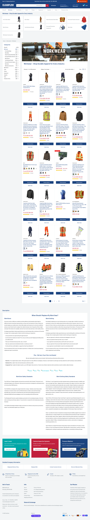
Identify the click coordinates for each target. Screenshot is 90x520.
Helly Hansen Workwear (61, 274)
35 (58, 301)
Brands (25, 489)
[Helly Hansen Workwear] (56, 369)
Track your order (37, 493)
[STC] (39, 369)
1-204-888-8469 (53, 1)
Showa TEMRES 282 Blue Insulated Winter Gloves (63, 204)
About (25, 487)
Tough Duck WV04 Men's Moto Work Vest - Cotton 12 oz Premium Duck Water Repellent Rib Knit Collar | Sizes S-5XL (79, 88)
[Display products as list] (85, 69)
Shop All (4, 9)
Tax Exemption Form (38, 495)
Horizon (73, 238)
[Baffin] (60, 369)
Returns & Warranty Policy (77, 466)
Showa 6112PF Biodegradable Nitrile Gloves (61, 165)
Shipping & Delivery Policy (13, 466)
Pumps (33, 9)
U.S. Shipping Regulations (38, 489)
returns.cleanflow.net (42, 505)
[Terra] (51, 369)
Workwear (10, 9)
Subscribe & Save (82, 1)
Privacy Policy (27, 495)
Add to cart (63, 293)
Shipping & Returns (28, 497)
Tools (26, 9)
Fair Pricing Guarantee (38, 491)
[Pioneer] (30, 369)
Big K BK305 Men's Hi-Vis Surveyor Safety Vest (30, 165)
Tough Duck (42, 84)
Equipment (41, 9)
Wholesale (53, 5)
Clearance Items (64, 9)
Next (84, 301)
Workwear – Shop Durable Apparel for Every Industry (17, 13)
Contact (25, 491)
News (25, 493)
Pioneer (41, 123)
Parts (56, 9)
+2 (36, 168)
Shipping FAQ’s (34, 466)
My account (75, 6)
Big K (24, 163)
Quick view (30, 107)
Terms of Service (37, 487)
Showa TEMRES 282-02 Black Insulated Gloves (29, 87)
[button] (83, 5)
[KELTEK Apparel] (45, 369)
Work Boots (18, 9)
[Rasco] (35, 369)
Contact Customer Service (55, 466)
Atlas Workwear (75, 201)
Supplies (49, 9)
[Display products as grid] (83, 69)
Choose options (30, 104)
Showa (24, 84)
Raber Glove (25, 274)
